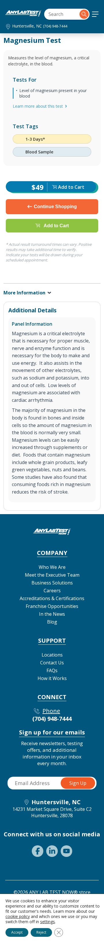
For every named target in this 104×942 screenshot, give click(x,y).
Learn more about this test (38, 106)
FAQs (52, 670)
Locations (52, 655)
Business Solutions (52, 583)
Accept (17, 932)
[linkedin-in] (52, 851)
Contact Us (52, 662)
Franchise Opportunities (52, 606)
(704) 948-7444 (55, 26)
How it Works (52, 678)
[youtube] (66, 851)
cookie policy (17, 916)
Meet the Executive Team (52, 575)
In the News (52, 614)
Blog (52, 622)
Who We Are (52, 567)
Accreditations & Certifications (52, 598)
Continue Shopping (55, 206)
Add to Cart (56, 225)
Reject (41, 932)
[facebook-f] (37, 851)
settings (47, 921)
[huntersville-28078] (23, 15)
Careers (52, 590)
